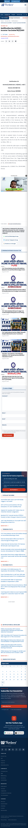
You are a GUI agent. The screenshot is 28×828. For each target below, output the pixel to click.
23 (25, 677)
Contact (3, 808)
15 (21, 674)
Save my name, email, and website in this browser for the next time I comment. (14, 431)
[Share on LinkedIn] (9, 41)
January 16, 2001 (4, 38)
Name (4, 413)
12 (10, 674)
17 (2, 677)
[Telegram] (23, 749)
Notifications (15, 21)
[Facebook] (2, 749)
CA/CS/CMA (4, 780)
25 (6, 679)
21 (17, 677)
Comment (5, 396)
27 (14, 679)
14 (17, 674)
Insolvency (3, 778)
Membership (4, 810)
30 (25, 679)
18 (6, 677)
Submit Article (4, 803)
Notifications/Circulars (13, 36)
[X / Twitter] (5, 749)
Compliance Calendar (6, 793)
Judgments (3, 791)
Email (4, 419)
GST (2, 758)
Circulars (3, 788)
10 (2, 674)
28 (17, 679)
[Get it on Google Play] (9, 732)
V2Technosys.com (5, 817)
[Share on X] (6, 41)
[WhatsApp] (19, 749)
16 (25, 674)
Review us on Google (10, 243)
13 (13, 674)
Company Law (4, 771)
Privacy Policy (4, 819)
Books (7, 1)
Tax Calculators (4, 795)
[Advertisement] (14, 64)
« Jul (2, 685)
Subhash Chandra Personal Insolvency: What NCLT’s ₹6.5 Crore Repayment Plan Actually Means (14, 586)
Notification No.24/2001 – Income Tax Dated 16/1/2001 (12, 29)
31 (2, 682)
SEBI (2, 773)
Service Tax (19, 14)
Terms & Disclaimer (12, 819)
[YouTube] (9, 749)
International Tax (5, 765)
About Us (3, 801)
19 (10, 677)
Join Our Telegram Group (11, 240)
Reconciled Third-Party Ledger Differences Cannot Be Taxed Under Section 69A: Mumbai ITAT (14, 556)
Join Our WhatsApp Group (11, 236)
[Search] (26, 14)
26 (10, 679)
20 (14, 677)
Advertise (3, 806)
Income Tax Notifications (15, 223)
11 (6, 674)
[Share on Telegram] (15, 41)
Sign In (23, 1)
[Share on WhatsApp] (12, 41)
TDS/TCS (3, 762)
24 (2, 679)
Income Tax (7, 14)
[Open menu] (25, 5)
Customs (3, 760)
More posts (4, 525)
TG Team (5, 34)
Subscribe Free (6, 706)
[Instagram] (16, 749)
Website (4, 425)
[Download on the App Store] (19, 732)
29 (21, 679)
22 (21, 677)
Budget (13, 14)
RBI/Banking (3, 775)
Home (2, 14)
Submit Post (16, 1)
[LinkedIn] (12, 749)
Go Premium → (14, 489)
